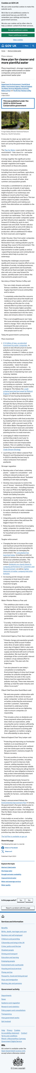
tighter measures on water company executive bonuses (18, 571)
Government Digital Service (11, 1041)
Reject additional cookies (18, 35)
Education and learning (10, 957)
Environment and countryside (12, 965)
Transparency (6, 1014)
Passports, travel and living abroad (14, 976)
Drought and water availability (11, 874)
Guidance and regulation (10, 1003)
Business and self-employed (11, 935)
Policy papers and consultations (13, 1010)
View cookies (18, 40)
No (30, 900)
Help (3, 1030)
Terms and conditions (9, 1036)
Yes (22, 900)
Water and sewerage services (11, 881)
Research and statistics (10, 1007)
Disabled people (7, 950)
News (3, 999)
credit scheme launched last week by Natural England (18, 391)
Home (3, 51)
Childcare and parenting (10, 939)
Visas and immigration (9, 980)
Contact (24, 1033)
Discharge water (6, 871)
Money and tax (6, 972)
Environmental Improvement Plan (13, 803)
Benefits (4, 928)
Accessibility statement (10, 1033)
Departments (6, 995)
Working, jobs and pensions (11, 983)
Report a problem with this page (18, 908)
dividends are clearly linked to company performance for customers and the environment (18, 566)
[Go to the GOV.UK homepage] (8, 45)
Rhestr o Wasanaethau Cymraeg (13, 1039)
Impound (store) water (8, 878)
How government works (10, 1018)
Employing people (8, 961)
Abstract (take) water (14, 51)
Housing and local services (11, 968)
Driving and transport (9, 954)
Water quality (5, 885)
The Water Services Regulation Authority (15, 88)
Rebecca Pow (5, 91)
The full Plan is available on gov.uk (14, 836)
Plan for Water (10, 150)
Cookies (17, 1030)
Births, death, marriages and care (14, 931)
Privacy (9, 1030)
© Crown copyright (18, 1068)
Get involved (6, 1021)
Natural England (26, 86)
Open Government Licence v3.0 (13, 1051)
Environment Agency (13, 86)
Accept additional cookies (18, 30)
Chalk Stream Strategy (11, 449)
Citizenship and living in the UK (12, 943)
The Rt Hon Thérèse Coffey (22, 91)
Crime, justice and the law (11, 946)
